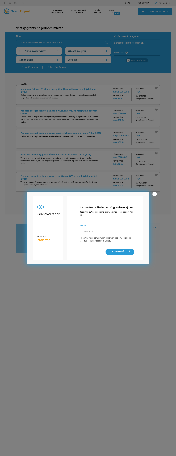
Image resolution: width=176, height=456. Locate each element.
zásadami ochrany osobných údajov (95, 240)
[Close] (155, 194)
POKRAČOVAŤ (118, 251)
